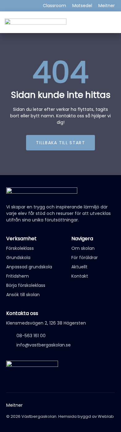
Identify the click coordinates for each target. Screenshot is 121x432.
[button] (100, 22)
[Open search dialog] (112, 22)
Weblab (106, 416)
